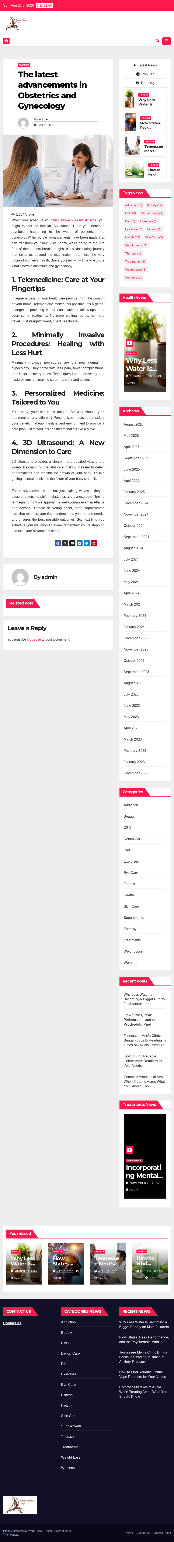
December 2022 (136, 773)
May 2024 (131, 582)
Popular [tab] (147, 74)
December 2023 (136, 638)
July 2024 (131, 559)
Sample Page (162, 1532)
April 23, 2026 (107, 1271)
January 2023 (134, 762)
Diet (130, 221)
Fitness (154, 229)
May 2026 (131, 435)
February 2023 (135, 750)
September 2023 (136, 672)
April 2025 (132, 480)
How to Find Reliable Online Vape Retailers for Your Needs (143, 1060)
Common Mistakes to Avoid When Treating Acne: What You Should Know (145, 1081)
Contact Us (143, 1532)
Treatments (135, 261)
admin (43, 119)
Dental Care (152, 213)
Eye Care (133, 229)
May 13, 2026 (139, 376)
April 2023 (132, 728)
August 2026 (133, 424)
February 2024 (135, 615)
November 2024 (136, 514)
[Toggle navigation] (166, 41)
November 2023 (136, 649)
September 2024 (136, 537)
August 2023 (133, 683)
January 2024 (134, 627)
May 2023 (131, 717)
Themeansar (10, 1534)
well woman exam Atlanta (74, 220)
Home (129, 1532)
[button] (157, 41)
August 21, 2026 (25, 1271)
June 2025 (132, 469)
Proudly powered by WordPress (23, 1530)
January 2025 (134, 492)
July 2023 (131, 694)
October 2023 (134, 660)
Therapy (133, 253)
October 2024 (134, 525)
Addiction (133, 205)
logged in (34, 639)
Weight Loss (135, 269)
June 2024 (132, 570)
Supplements (136, 245)
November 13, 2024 (144, 1183)
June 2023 (132, 705)
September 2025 (136, 458)
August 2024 (133, 548)
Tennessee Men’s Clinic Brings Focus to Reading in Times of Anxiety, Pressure (145, 1040)
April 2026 (132, 447)
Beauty (155, 205)
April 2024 (132, 593)
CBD (130, 213)
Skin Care (154, 237)
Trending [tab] (147, 83)
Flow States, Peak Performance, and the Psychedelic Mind (140, 1019)
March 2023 (133, 739)
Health (144, 95)
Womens (24, 65)
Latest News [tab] (147, 65)
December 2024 (136, 503)
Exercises (149, 221)
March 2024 (133, 604)
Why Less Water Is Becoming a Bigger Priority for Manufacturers (144, 999)
